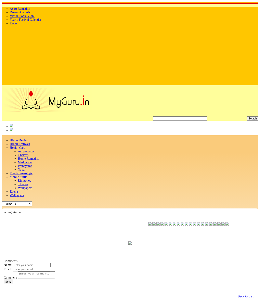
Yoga (21, 169)
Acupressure (26, 151)
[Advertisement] (130, 56)
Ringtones (24, 180)
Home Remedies (28, 158)
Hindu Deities (19, 140)
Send (8, 281)
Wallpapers (25, 188)
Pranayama (25, 166)
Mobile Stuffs (18, 177)
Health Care (17, 147)
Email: (8, 269)
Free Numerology (21, 173)
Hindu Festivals (20, 144)
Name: (8, 265)
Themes (23, 184)
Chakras (23, 155)
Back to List (245, 296)
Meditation (25, 162)
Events (14, 191)
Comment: (10, 277)
